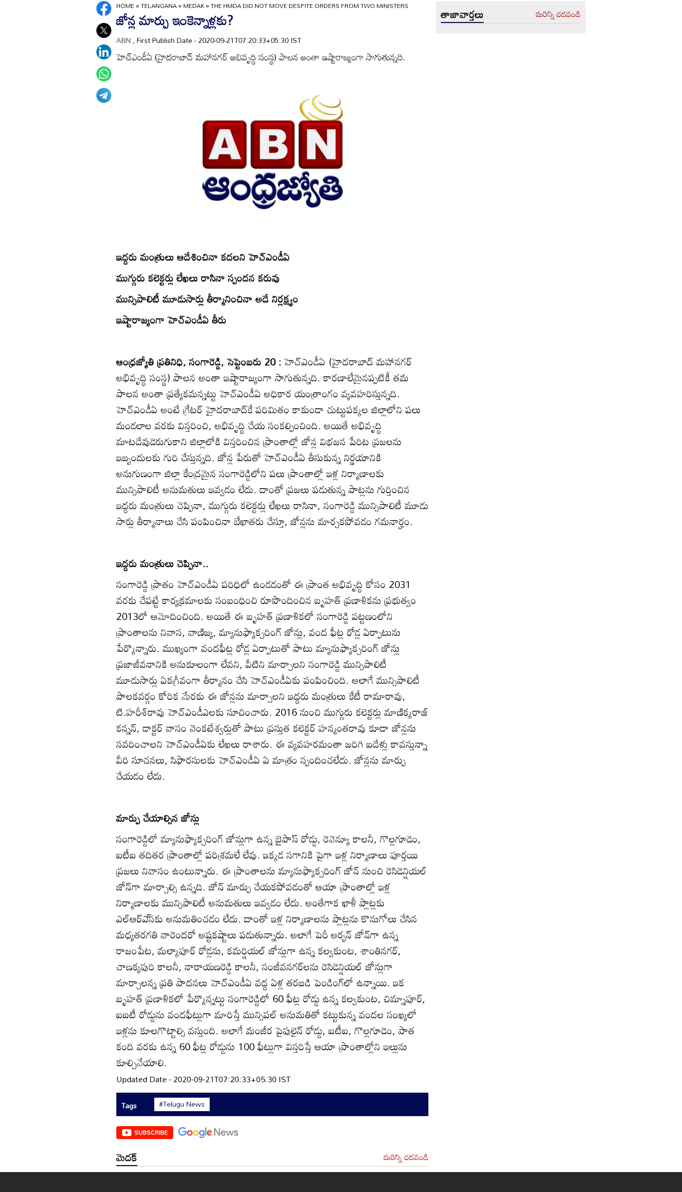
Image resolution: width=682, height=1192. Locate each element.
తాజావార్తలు (462, 14)
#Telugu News (182, 1104)
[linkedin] (103, 51)
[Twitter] (103, 30)
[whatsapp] (103, 73)
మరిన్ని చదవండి (405, 1157)
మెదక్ (126, 1157)
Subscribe (151, 1132)
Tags (129, 1105)
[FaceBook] (103, 8)
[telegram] (103, 95)
